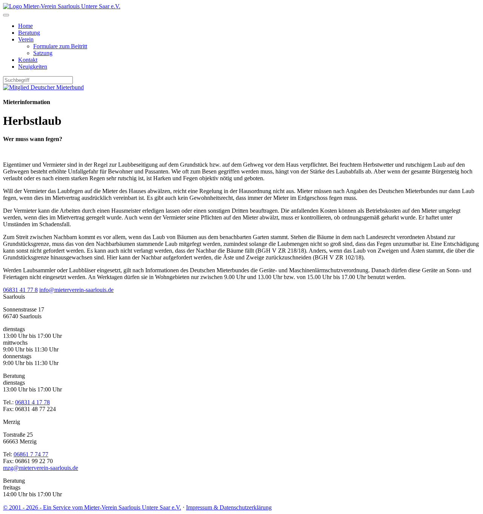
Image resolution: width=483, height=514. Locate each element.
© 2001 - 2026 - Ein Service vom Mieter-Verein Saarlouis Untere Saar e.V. (92, 507)
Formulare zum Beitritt (60, 46)
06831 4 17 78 (32, 402)
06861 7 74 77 (31, 454)
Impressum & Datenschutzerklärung (229, 507)
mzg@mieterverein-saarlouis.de (40, 468)
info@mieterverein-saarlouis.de (76, 290)
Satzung (42, 53)
